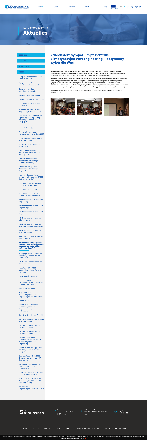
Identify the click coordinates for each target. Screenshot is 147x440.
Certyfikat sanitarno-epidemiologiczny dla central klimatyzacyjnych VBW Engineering (30, 340)
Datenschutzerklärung (68, 438)
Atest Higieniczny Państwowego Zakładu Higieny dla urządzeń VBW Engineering (31, 380)
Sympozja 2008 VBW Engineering (31, 99)
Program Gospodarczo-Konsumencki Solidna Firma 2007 (31, 133)
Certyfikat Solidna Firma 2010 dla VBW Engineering (31, 320)
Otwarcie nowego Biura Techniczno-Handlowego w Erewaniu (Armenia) (29, 161)
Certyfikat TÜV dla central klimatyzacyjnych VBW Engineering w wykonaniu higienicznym (29, 308)
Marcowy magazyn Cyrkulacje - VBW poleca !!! (31, 237)
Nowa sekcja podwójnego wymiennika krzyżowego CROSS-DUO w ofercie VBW (31, 177)
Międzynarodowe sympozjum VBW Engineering (30, 231)
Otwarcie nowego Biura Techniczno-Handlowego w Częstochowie (29, 169)
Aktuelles (48, 429)
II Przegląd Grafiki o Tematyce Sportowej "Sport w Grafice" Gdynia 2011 (30, 256)
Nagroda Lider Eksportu (28, 189)
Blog (105, 7)
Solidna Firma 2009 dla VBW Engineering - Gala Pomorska (30, 110)
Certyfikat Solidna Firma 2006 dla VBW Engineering (30, 332)
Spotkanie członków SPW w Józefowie (29, 104)
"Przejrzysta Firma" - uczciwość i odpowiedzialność (31, 127)
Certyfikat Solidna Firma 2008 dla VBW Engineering (30, 326)
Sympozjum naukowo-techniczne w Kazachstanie (29, 84)
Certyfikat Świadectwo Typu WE (31, 315)
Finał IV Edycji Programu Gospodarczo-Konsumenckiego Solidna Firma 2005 (31, 282)
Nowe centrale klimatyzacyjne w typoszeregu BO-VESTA (31, 373)
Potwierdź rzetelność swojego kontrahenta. (30, 145)
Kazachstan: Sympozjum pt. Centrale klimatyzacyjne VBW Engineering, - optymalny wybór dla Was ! (31, 245)
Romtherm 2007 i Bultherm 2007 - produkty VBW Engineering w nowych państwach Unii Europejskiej (31, 119)
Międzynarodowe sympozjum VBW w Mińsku (30, 219)
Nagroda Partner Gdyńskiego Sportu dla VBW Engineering (30, 184)
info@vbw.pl (122, 411)
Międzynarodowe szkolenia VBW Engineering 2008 (31, 207)
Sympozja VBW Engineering (29, 95)
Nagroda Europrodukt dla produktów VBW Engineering (29, 194)
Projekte (35, 429)
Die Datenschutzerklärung (116, 429)
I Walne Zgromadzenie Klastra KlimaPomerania (30, 263)
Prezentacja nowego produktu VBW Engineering (30, 139)
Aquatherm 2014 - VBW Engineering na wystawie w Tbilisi (31, 388)
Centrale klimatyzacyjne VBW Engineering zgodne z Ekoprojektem (30, 366)
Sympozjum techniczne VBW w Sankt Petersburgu (30, 78)
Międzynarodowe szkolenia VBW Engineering (31, 213)
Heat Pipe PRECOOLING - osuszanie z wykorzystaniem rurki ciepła (30, 270)
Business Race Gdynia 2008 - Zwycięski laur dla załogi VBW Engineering (30, 358)
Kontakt (69, 429)
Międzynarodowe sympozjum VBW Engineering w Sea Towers (31, 225)
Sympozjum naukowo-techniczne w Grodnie (27, 90)
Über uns (23, 429)
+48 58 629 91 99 (123, 413)
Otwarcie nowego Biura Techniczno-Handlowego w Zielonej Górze (29, 152)
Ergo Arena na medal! (27, 288)
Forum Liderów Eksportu (28, 276)
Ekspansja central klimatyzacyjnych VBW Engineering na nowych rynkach (31, 294)
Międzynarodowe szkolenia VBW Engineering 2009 (31, 200)
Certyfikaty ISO (24, 301)
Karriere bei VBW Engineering (88, 429)
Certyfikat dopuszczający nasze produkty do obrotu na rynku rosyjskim (31, 350)
